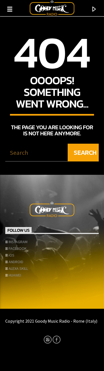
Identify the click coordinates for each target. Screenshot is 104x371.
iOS (11, 255)
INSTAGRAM (18, 241)
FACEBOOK (18, 248)
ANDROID (16, 261)
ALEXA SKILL (18, 268)
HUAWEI (15, 275)
